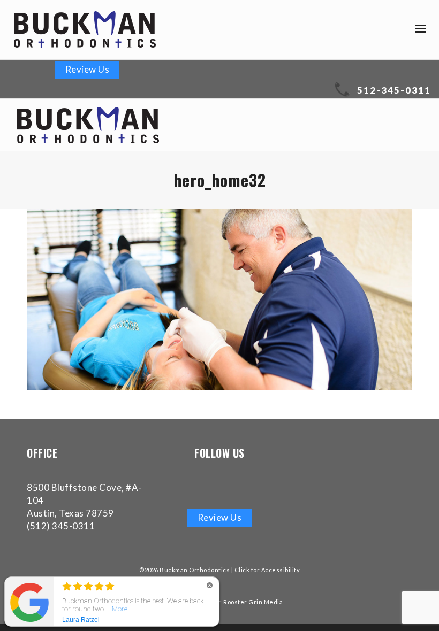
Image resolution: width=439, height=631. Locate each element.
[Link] (85, 30)
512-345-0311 (394, 90)
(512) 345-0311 (61, 526)
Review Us (87, 69)
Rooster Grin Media (253, 601)
